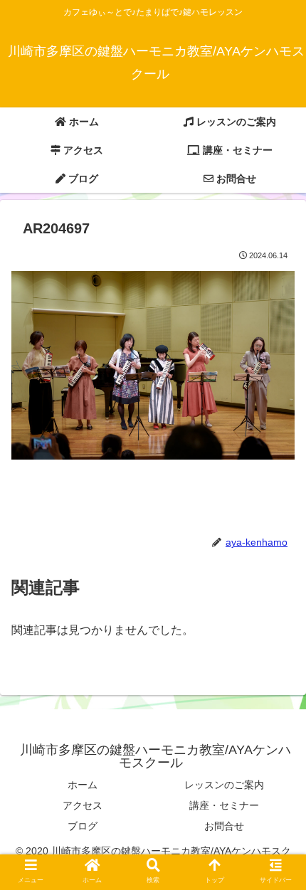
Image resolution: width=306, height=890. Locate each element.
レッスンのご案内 (224, 784)
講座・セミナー (224, 805)
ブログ (82, 826)
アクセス (82, 805)
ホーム (82, 784)
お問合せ (224, 826)
